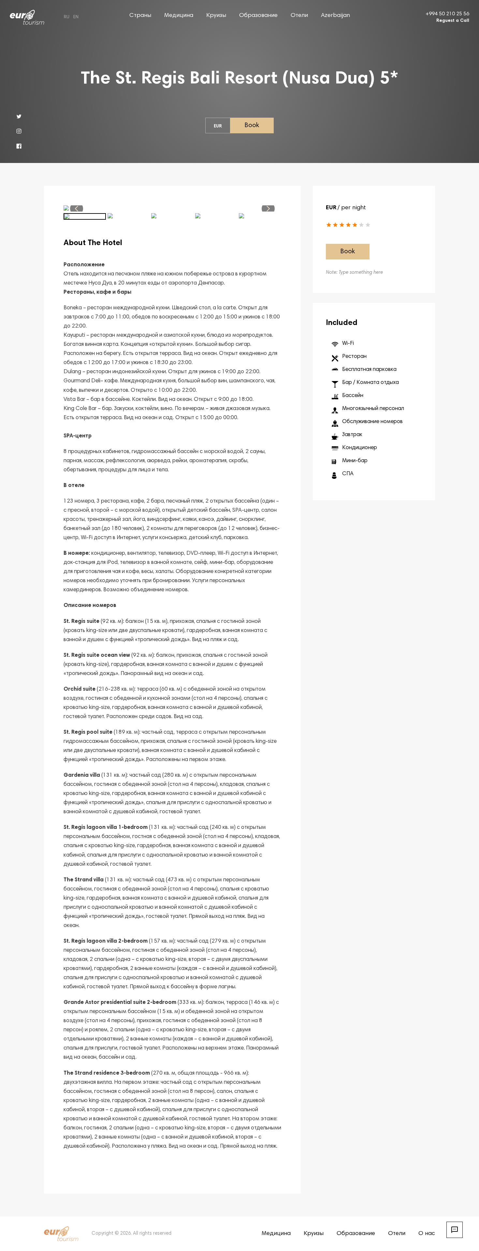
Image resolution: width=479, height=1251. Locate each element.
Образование (258, 16)
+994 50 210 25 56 (447, 14)
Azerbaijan (335, 16)
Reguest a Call (452, 21)
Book (252, 125)
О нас (426, 1234)
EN (76, 17)
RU (66, 17)
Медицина (178, 16)
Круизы (216, 16)
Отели (299, 16)
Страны (140, 16)
